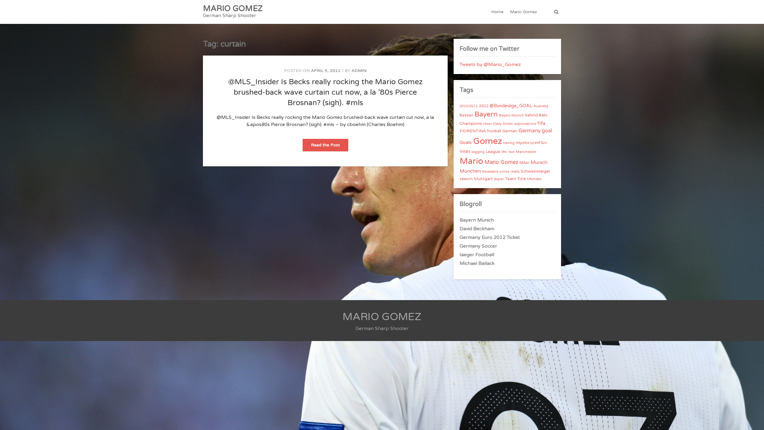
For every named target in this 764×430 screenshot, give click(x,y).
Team (510, 178)
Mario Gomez (523, 11)
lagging (478, 152)
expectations (525, 124)
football (494, 131)
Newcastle (490, 171)
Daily (497, 124)
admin (359, 70)
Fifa (541, 123)
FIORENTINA (473, 130)
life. (504, 152)
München (470, 171)
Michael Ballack (477, 263)
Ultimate (534, 179)
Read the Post (329, 146)
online (504, 171)
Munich (539, 162)
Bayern (486, 114)
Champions (471, 123)
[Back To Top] (754, 420)
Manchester (526, 152)
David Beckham (477, 229)
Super (499, 179)
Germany (529, 131)
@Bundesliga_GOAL (511, 105)
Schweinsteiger (535, 171)
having (509, 143)
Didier (508, 124)
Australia (540, 106)
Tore (521, 178)
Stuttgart (483, 178)
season (466, 178)
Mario (471, 161)
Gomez (487, 141)
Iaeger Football (477, 255)
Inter (465, 151)
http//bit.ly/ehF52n (531, 143)
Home (497, 11)
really (515, 171)
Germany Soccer (478, 246)
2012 (484, 106)
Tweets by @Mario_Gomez (490, 64)
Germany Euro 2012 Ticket (490, 237)
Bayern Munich (511, 115)
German (509, 131)
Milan (524, 162)
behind (531, 115)
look (512, 152)
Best (543, 115)
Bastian (466, 115)
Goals (466, 142)
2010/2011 (469, 106)
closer (487, 124)
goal (547, 131)
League (493, 151)
